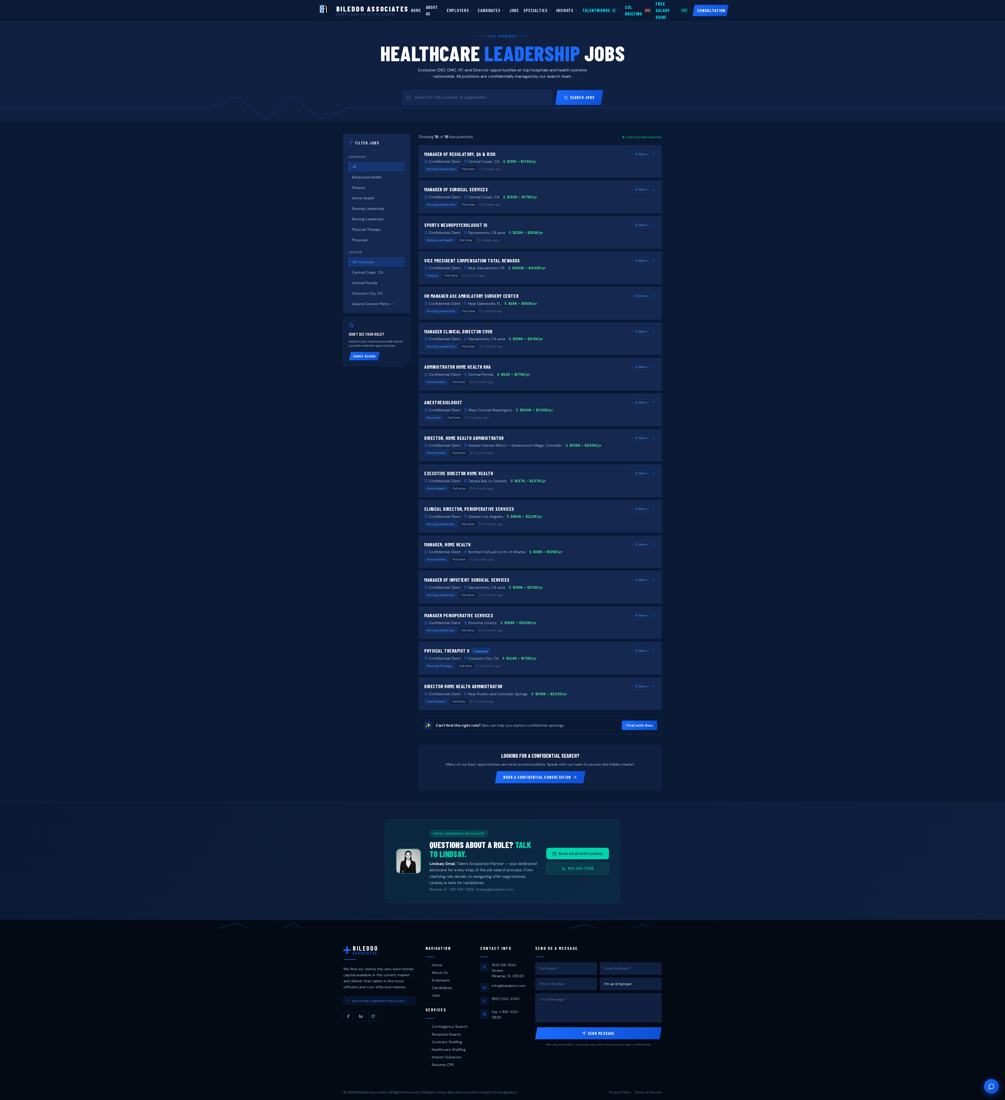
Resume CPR (443, 1064)
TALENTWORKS (598, 10)
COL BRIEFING (637, 10)
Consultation (711, 10)
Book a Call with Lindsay (581, 853)
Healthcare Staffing (449, 1049)
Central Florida (364, 282)
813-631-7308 (581, 868)
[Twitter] (373, 1016)
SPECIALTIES (535, 10)
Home (437, 965)
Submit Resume (364, 356)
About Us (440, 972)
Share (642, 154)
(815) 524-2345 (506, 998)
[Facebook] (348, 1016)
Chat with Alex (639, 725)
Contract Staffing (447, 1042)
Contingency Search (449, 1026)
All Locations (364, 262)
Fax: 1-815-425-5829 (506, 1014)
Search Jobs (582, 97)
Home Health (363, 198)
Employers (441, 980)
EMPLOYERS (458, 10)
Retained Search (446, 1034)
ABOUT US (432, 10)
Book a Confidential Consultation (537, 777)
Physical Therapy (366, 229)
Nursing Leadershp (368, 219)
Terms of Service (648, 1092)
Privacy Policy (620, 1092)
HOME (416, 10)
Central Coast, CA (367, 272)
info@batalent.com (509, 985)
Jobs (436, 995)
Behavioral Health (367, 177)
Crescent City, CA (367, 293)
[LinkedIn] (360, 1016)
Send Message (601, 1033)
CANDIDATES (489, 10)
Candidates (442, 987)
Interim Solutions (446, 1057)
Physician (360, 240)
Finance (358, 187)
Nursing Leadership (368, 208)
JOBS (514, 10)
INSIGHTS (564, 10)
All (354, 166)
